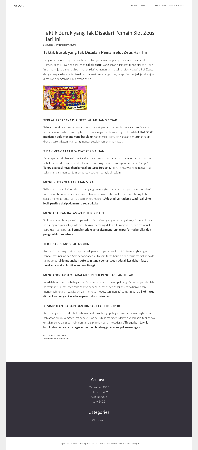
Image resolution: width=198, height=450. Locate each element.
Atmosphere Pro (87, 443)
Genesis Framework (109, 443)
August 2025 (99, 396)
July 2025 (99, 401)
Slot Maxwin (63, 338)
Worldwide (61, 335)
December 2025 (99, 387)
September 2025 (99, 392)
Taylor (18, 5)
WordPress (126, 443)
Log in (136, 443)
